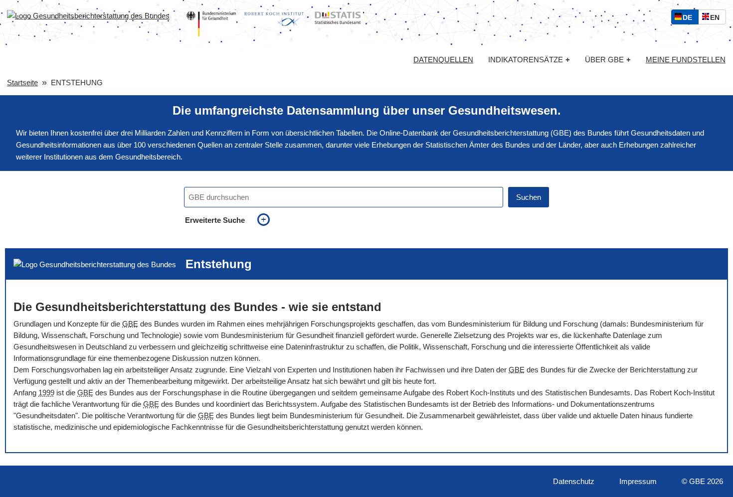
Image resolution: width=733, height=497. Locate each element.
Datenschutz (573, 481)
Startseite (22, 82)
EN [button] (717, 18)
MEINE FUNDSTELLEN (686, 59)
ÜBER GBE (608, 59)
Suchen (528, 197)
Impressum (638, 481)
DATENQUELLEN (443, 59)
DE (690, 18)
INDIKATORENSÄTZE (529, 59)
